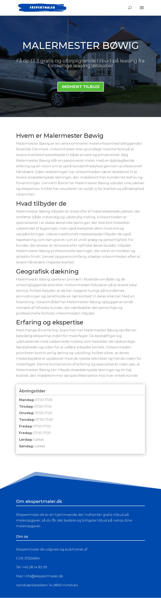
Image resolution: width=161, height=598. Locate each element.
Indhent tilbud (81, 86)
